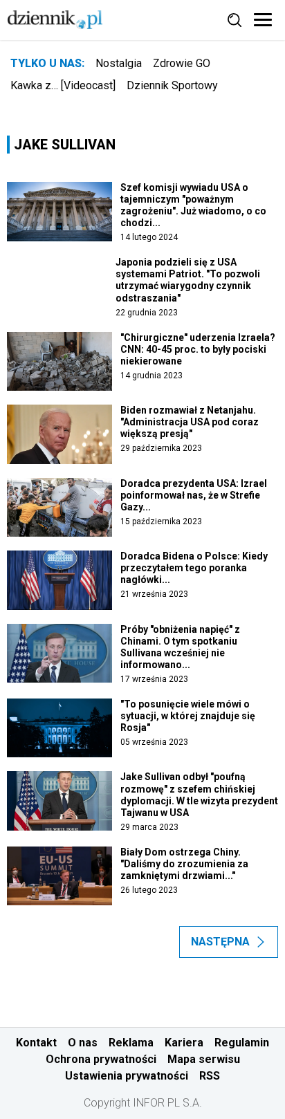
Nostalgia (118, 63)
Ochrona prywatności (101, 1059)
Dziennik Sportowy (172, 85)
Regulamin (241, 1042)
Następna (220, 941)
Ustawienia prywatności (126, 1075)
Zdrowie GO (181, 63)
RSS (209, 1075)
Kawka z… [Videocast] (63, 85)
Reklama (131, 1042)
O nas (83, 1042)
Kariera (184, 1042)
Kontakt (36, 1042)
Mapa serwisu (203, 1059)
